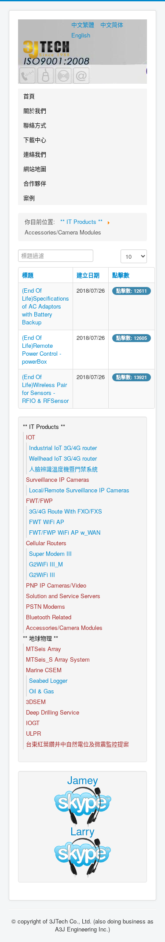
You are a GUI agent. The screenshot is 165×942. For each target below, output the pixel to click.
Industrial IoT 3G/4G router (63, 447)
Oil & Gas (41, 691)
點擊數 (120, 275)
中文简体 (111, 24)
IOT (30, 437)
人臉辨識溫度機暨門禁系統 (63, 469)
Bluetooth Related (48, 617)
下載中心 (34, 139)
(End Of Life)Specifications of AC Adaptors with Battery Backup (45, 306)
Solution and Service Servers (63, 596)
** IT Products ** (44, 426)
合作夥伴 (34, 183)
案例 (29, 198)
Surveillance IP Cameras (57, 479)
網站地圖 (34, 168)
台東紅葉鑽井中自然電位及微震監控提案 (77, 744)
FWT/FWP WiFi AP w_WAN (64, 532)
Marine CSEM (44, 670)
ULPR (33, 733)
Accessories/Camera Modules (64, 627)
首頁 (29, 96)
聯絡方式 (34, 125)
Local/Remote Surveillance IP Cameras (79, 490)
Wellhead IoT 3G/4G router (63, 458)
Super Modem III (50, 553)
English (80, 35)
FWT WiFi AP (46, 522)
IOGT (33, 723)
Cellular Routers (46, 543)
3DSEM (36, 701)
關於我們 (34, 110)
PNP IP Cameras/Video (56, 585)
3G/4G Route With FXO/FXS (65, 511)
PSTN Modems (45, 606)
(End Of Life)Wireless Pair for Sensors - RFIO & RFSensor (45, 388)
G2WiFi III (42, 574)
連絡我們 (34, 154)
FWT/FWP (39, 500)
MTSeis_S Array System (58, 659)
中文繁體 (83, 24)
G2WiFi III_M (46, 564)
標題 (27, 275)
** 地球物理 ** (40, 638)
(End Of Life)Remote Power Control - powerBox (41, 349)
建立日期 (88, 275)
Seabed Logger (48, 680)
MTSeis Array (43, 648)
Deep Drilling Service (52, 712)
